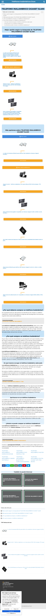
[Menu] (2, 1)
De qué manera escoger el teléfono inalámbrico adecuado (18, 22)
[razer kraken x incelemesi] (23, 609)
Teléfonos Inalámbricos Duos (23, 2)
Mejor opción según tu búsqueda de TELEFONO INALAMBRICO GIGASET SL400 (21, 14)
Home (3, 4)
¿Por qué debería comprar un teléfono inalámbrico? (17, 18)
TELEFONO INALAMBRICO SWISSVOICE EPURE (7, 452)
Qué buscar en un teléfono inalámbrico (14, 23)
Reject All (16, 609)
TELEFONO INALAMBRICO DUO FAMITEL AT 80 (21, 452)
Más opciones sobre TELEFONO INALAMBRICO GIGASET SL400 (19, 17)
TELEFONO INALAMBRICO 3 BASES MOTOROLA (8, 458)
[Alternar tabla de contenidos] (41, 12)
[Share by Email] (16, 465)
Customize (6, 609)
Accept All (11, 611)
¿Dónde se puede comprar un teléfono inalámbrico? (17, 25)
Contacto (5, 590)
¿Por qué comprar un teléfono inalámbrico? (15, 20)
